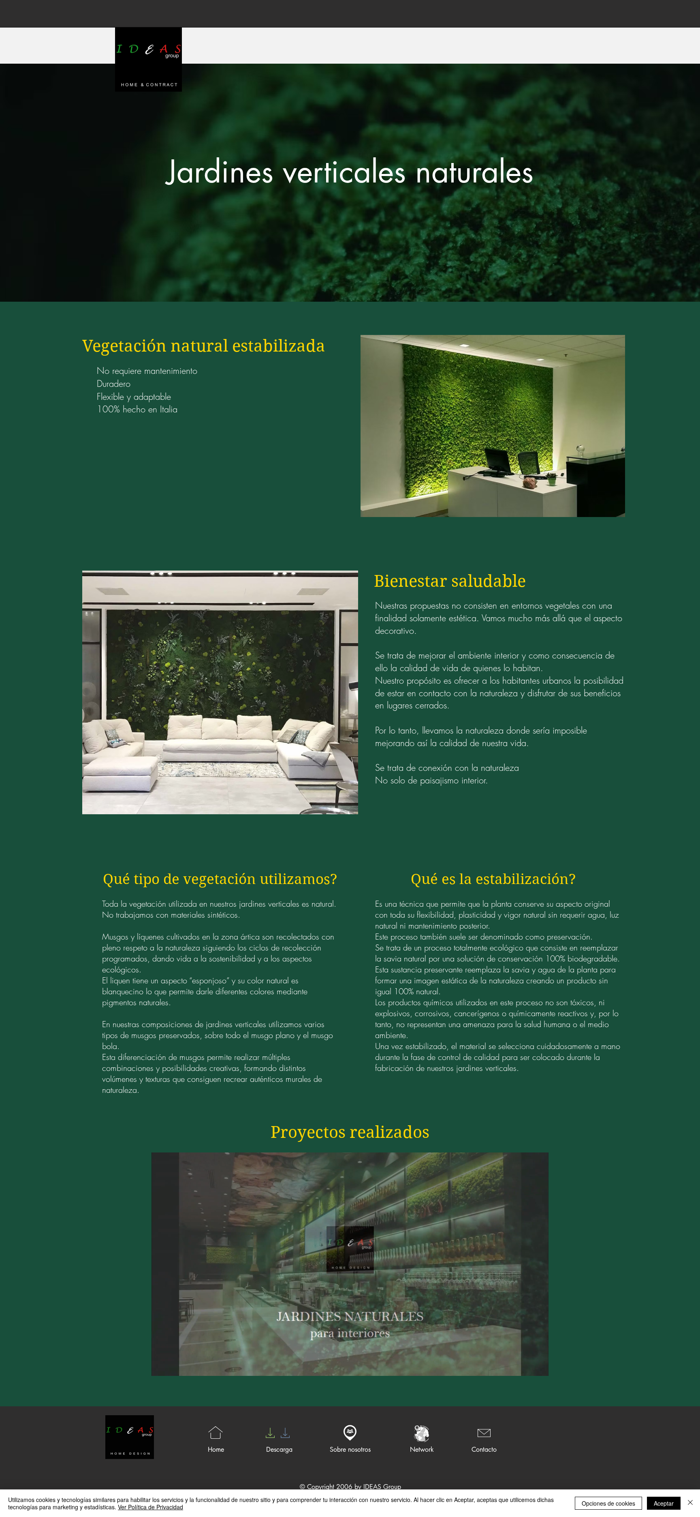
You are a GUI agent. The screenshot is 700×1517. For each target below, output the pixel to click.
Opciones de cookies (608, 1503)
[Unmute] (176, 1365)
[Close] (690, 1503)
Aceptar (664, 1503)
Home (216, 1449)
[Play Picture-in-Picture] (524, 1365)
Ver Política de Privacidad (150, 1507)
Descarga (279, 1449)
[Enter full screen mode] (537, 1365)
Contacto (484, 1449)
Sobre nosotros (350, 1449)
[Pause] (162, 1365)
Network (422, 1449)
